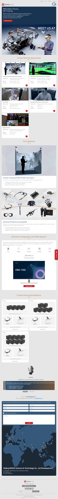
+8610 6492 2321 (30, 483)
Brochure (7, 20)
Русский (54, 1)
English (41, 1)
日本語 (49, 1)
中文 (46, 1)
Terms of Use (32, 496)
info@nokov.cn (38, 398)
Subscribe (36, 491)
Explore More (29, 286)
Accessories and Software (15, 327)
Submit (29, 423)
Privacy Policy (26, 496)
